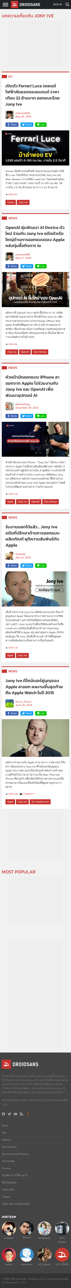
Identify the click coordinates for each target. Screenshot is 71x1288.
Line (42, 124)
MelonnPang (22, 404)
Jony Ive (23, 202)
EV (10, 76)
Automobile (8, 1161)
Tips (4, 1132)
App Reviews (9, 1146)
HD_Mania (44, 1264)
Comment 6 (29, 794)
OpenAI (25, 352)
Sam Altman (39, 352)
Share (14, 124)
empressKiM (22, 113)
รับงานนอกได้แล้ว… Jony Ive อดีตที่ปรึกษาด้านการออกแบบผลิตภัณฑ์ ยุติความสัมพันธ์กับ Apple (32, 536)
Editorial (6, 1139)
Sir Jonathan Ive (40, 801)
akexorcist (26, 1264)
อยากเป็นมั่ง (62, 1264)
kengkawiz (44, 1237)
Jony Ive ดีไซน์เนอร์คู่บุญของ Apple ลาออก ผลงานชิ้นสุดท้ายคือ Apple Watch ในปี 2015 (34, 686)
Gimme (26, 1237)
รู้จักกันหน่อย (9, 1182)
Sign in (57, 4)
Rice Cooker (62, 1239)
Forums (6, 1168)
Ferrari (10, 202)
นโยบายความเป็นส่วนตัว (16, 1203)
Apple (10, 501)
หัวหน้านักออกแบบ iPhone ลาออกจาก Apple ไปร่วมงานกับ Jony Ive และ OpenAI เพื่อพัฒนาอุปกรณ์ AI (32, 386)
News (12, 218)
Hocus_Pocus (23, 701)
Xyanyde (20, 554)
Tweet (28, 124)
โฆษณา (6, 1196)
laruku (8, 1264)
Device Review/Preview (15, 1154)
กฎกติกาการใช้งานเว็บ (15, 1175)
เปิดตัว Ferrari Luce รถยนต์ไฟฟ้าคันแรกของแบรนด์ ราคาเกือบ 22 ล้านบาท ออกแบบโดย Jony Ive (32, 95)
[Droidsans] (25, 4)
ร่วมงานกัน (8, 1189)
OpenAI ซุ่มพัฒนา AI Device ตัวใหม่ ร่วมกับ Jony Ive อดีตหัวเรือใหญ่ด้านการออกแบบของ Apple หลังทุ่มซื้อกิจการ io (35, 236)
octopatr (9, 1237)
